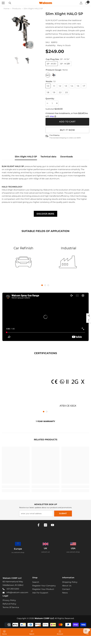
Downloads (66, 156)
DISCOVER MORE (45, 214)
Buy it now (67, 130)
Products (16, 8)
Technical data (48, 156)
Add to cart (67, 121)
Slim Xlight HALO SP (26, 156)
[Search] (10, 3)
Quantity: (50, 98)
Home (6, 8)
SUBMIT (63, 513)
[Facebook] (38, 525)
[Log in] (81, 3)
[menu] (3, 3)
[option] (22, 32)
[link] (23, 259)
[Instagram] (45, 525)
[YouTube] (52, 525)
